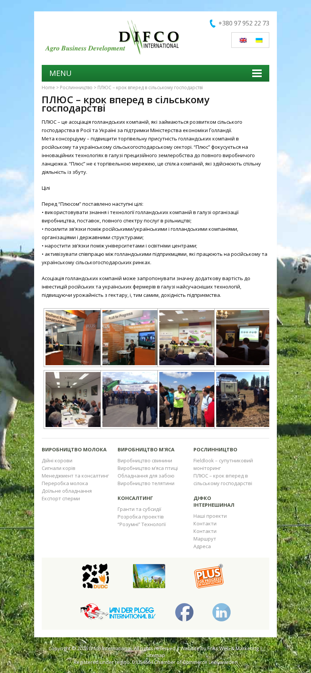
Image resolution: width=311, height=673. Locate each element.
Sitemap (155, 655)
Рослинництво (76, 87)
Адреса (202, 546)
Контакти (205, 523)
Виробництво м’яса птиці (148, 468)
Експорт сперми (61, 498)
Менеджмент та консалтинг (75, 475)
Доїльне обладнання (67, 490)
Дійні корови (57, 460)
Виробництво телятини (146, 483)
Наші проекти (210, 515)
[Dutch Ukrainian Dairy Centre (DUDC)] (95, 575)
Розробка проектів (141, 516)
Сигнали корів (58, 468)
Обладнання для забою (146, 475)
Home (48, 87)
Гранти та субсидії (139, 509)
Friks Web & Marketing (233, 648)
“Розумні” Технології (142, 524)
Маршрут (204, 538)
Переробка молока (65, 483)
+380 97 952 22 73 (243, 23)
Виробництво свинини (145, 460)
